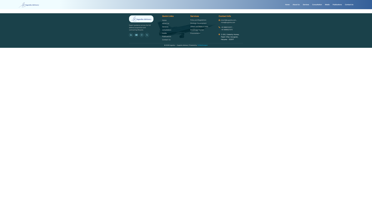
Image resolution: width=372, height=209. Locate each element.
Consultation (317, 5)
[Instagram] (142, 35)
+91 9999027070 (227, 30)
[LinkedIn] (131, 35)
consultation (166, 30)
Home (287, 5)
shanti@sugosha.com (228, 20)
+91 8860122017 (226, 27)
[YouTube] (136, 35)
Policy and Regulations (198, 20)
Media (327, 5)
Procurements (195, 33)
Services (306, 5)
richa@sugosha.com (228, 22)
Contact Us (349, 5)
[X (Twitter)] (147, 35)
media (164, 33)
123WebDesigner (202, 45)
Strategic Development (198, 23)
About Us (296, 5)
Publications (337, 5)
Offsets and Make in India (199, 26)
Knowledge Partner (197, 30)
